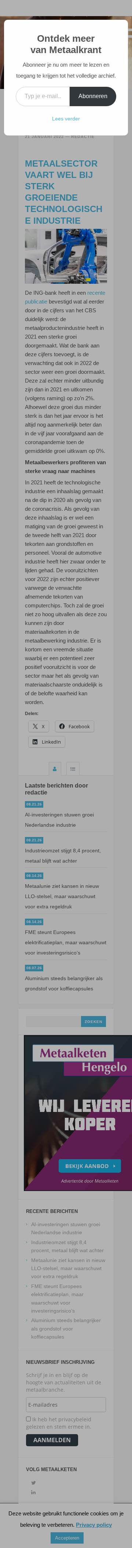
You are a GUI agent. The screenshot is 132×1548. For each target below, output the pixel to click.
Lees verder (66, 119)
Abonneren (92, 96)
